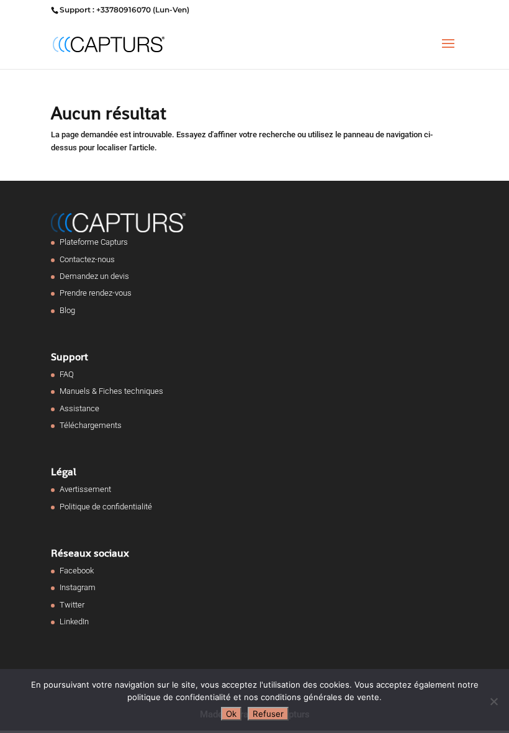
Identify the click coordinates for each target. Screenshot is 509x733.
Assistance (79, 408)
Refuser (268, 714)
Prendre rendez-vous (96, 293)
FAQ (67, 374)
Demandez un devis (94, 276)
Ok (231, 714)
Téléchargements (91, 425)
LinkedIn (74, 621)
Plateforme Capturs (94, 242)
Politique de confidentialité (106, 506)
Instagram (78, 587)
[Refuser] (493, 701)
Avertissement (85, 489)
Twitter (72, 604)
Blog (67, 310)
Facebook (77, 570)
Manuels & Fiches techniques (111, 391)
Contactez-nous (87, 259)
